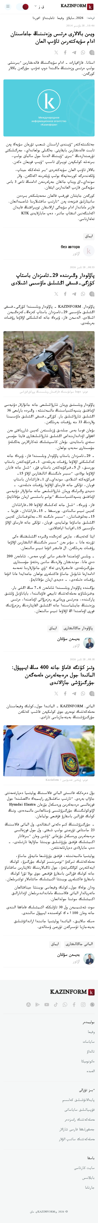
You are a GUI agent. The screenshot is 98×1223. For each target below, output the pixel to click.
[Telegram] (74, 53)
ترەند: (91, 19)
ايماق (89, 236)
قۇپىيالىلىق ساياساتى (79, 1110)
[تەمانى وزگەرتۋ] (22, 6)
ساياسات (89, 1042)
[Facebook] (65, 53)
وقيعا (60, 18)
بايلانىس (88, 1178)
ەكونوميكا (88, 1062)
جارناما (90, 1188)
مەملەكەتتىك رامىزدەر (80, 1120)
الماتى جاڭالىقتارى (79, 944)
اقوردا (36, 18)
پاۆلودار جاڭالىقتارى (78, 628)
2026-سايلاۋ (75, 18)
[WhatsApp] (83, 53)
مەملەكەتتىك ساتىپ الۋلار (77, 1139)
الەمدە (91, 1071)
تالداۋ (91, 1052)
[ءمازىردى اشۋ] (8, 6)
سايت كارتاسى (84, 1168)
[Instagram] (92, 53)
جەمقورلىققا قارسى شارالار (77, 1130)
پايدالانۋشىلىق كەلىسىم (78, 1100)
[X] (56, 53)
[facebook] (74, 1004)
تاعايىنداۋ (48, 18)
